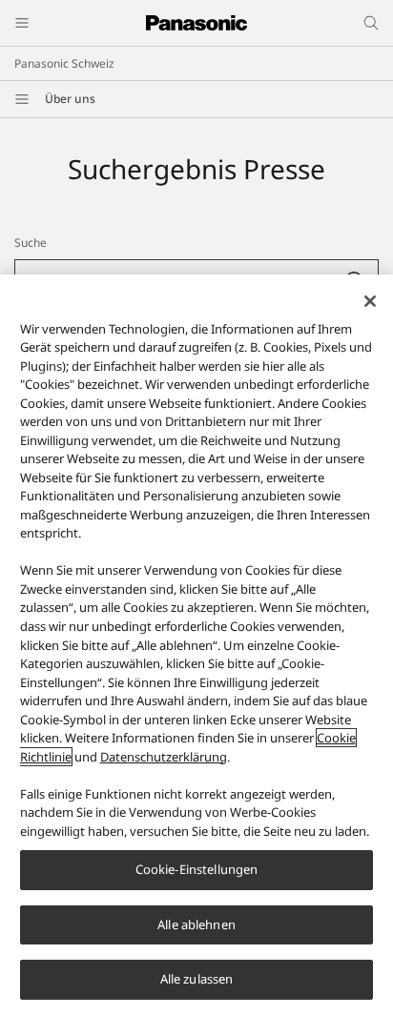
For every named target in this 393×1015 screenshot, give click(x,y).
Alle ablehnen (196, 924)
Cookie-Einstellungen (197, 869)
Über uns (70, 99)
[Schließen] (370, 301)
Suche (30, 242)
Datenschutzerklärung (163, 756)
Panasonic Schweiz (64, 63)
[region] (196, 644)
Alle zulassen (197, 978)
